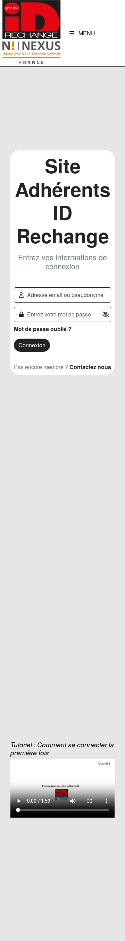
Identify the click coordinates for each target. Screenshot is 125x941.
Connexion (31, 345)
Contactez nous (90, 367)
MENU (86, 33)
